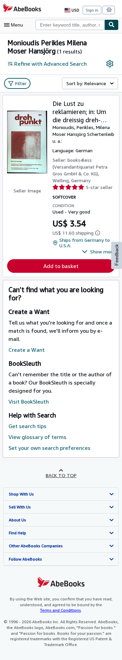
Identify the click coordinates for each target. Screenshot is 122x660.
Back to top (61, 475)
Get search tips (27, 426)
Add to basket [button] (61, 266)
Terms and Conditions (60, 610)
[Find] (111, 25)
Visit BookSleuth (28, 401)
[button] (98, 251)
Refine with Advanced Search (50, 63)
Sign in (92, 10)
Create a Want (26, 349)
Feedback (116, 255)
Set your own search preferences (49, 447)
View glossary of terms (37, 437)
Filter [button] (20, 83)
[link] (109, 63)
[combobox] (70, 25)
